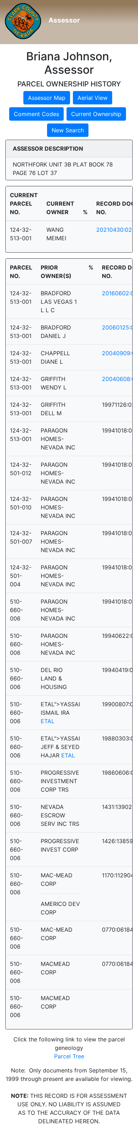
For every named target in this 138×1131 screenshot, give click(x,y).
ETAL (47, 721)
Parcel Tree (69, 1056)
